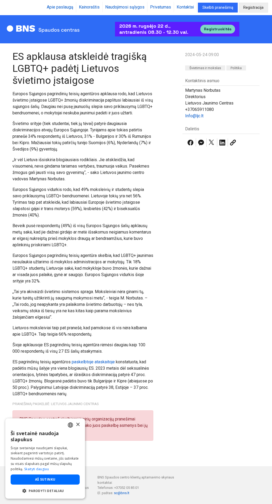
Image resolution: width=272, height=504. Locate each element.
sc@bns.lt (121, 493)
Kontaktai (185, 7)
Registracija (253, 7)
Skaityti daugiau (36, 469)
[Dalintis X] (211, 142)
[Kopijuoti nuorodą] (233, 142)
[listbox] (70, 425)
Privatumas (160, 7)
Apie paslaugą (60, 7)
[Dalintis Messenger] (201, 142)
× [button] (78, 425)
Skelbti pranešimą (217, 7)
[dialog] (45, 458)
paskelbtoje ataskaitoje (93, 361)
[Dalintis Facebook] (190, 142)
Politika (236, 68)
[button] (45, 490)
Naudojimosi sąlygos (124, 7)
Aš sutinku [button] (45, 479)
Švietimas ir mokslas (205, 68)
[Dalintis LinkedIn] (222, 142)
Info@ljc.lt (194, 115)
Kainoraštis (89, 7)
